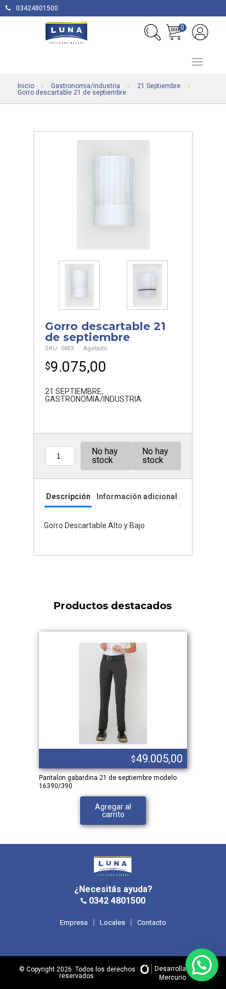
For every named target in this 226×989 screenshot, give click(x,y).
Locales (112, 922)
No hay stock (105, 455)
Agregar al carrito (113, 810)
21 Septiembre (158, 86)
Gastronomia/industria (85, 86)
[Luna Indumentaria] (66, 33)
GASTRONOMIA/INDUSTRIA (93, 399)
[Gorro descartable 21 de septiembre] (113, 195)
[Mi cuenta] (200, 32)
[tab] (67, 497)
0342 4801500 (116, 900)
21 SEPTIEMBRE (73, 391)
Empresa (74, 922)
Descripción (68, 496)
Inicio (26, 86)
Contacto (151, 922)
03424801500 (37, 8)
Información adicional (137, 496)
